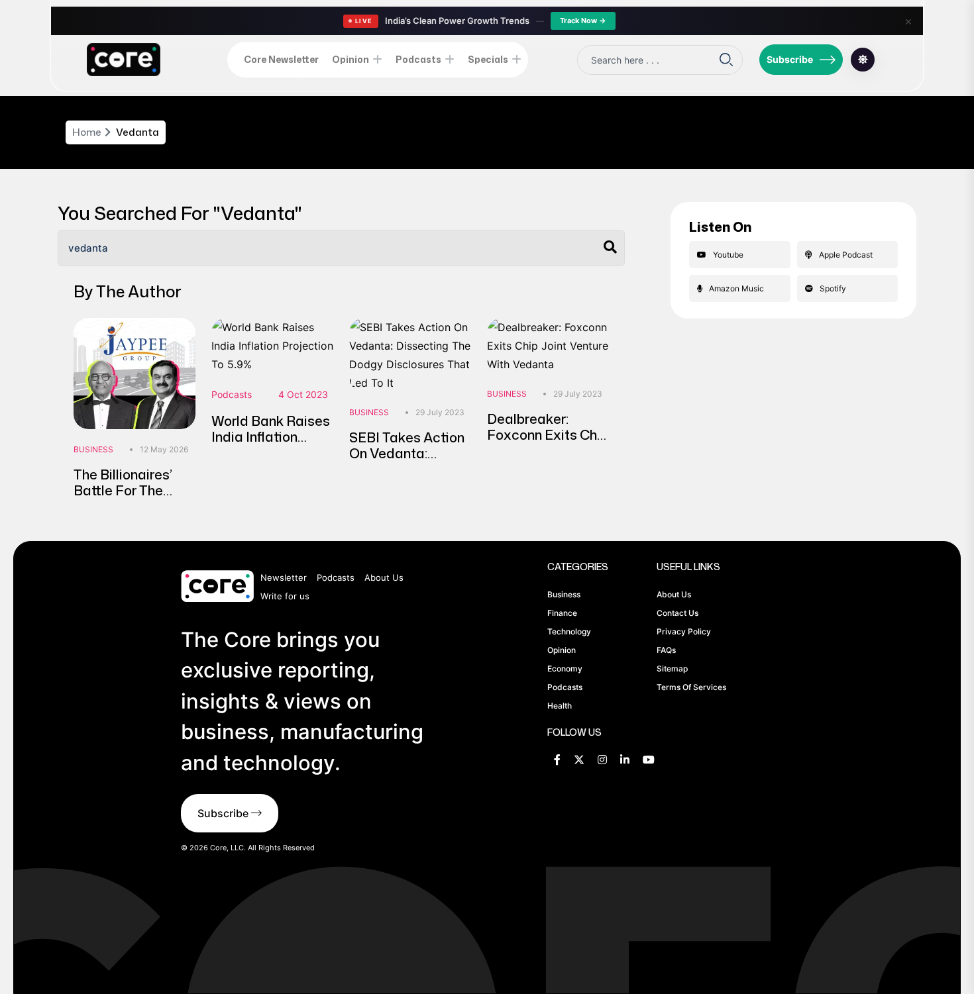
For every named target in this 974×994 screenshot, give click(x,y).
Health (559, 706)
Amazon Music (736, 288)
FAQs (666, 650)
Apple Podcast (846, 255)
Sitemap (672, 668)
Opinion (350, 59)
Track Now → (583, 20)
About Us (384, 577)
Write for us (284, 596)
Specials (488, 59)
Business (93, 449)
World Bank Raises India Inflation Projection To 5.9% (270, 436)
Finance (562, 613)
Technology (569, 631)
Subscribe (790, 59)
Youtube (728, 255)
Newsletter (283, 577)
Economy (564, 668)
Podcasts (418, 59)
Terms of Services (691, 687)
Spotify (833, 288)
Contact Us (677, 613)
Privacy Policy (684, 631)
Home (86, 132)
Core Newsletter (281, 59)
